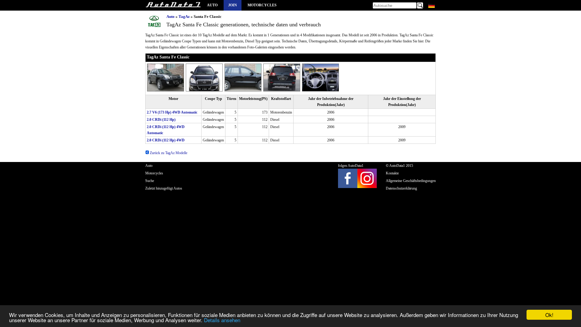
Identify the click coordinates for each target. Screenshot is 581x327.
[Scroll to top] (550, 304)
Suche (149, 181)
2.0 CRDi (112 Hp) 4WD (166, 140)
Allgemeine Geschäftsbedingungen (411, 181)
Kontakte (392, 173)
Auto (212, 5)
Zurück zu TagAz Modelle (168, 153)
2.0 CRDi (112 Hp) (161, 119)
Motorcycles (262, 5)
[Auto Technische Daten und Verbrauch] (173, 5)
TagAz (184, 16)
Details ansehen (222, 320)
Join (232, 5)
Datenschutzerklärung (401, 188)
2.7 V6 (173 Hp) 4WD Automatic (172, 112)
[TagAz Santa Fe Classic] (166, 90)
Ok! (549, 315)
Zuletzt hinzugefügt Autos (163, 188)
